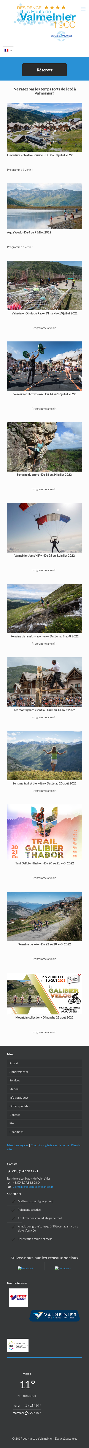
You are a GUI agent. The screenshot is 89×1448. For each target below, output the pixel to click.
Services (15, 1080)
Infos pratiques (19, 1097)
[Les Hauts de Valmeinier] (44, 22)
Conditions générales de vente (50, 1145)
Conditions (16, 1132)
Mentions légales (17, 1145)
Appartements (19, 1071)
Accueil (14, 1063)
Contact (15, 1114)
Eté (12, 1123)
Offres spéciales (20, 1106)
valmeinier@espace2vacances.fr (33, 1186)
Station (14, 1089)
